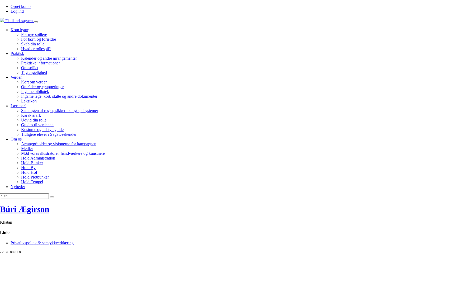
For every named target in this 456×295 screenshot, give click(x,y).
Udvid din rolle (33, 120)
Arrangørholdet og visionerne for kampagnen (58, 144)
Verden (16, 77)
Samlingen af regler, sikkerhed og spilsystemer (59, 110)
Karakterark (31, 115)
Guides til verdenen (37, 125)
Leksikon (29, 101)
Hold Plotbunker (35, 177)
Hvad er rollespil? (36, 48)
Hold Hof (29, 172)
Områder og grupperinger (42, 87)
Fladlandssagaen (19, 20)
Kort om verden (34, 82)
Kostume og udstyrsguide (42, 129)
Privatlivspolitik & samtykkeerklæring (42, 243)
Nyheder (18, 186)
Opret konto (21, 6)
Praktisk (17, 53)
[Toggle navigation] (36, 22)
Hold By (28, 167)
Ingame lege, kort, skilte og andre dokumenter (59, 96)
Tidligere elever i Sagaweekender (49, 134)
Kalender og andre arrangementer (49, 58)
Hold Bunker (32, 163)
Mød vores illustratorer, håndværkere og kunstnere (63, 153)
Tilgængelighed (34, 72)
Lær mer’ (18, 106)
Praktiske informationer (40, 63)
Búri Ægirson (24, 209)
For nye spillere (34, 34)
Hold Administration (38, 158)
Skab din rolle (32, 44)
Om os (16, 139)
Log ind (17, 11)
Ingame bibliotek (35, 91)
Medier (27, 148)
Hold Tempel (32, 182)
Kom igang (20, 29)
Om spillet (29, 67)
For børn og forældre (38, 39)
